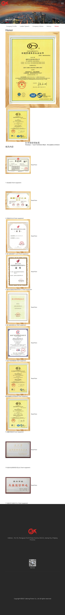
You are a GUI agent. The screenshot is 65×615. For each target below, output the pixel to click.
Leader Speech (24, 26)
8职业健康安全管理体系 (51, 144)
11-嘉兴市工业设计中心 (11, 503)
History (49, 26)
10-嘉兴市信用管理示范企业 (12, 467)
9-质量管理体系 (9, 432)
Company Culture (37, 26)
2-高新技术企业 (9, 218)
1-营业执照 (8, 182)
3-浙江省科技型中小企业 (12, 254)
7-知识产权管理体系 (34, 144)
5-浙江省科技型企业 (10, 325)
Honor (57, 26)
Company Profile (11, 26)
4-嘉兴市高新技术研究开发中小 (13, 289)
